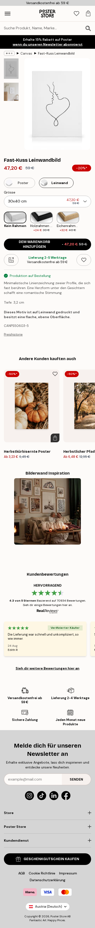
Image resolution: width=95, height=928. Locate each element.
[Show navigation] (7, 13)
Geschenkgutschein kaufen (51, 859)
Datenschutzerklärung (47, 880)
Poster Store (58, 916)
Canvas (26, 53)
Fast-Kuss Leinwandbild (56, 53)
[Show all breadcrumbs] (9, 53)
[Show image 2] (11, 92)
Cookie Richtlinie (42, 873)
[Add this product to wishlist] (83, 260)
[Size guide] (11, 260)
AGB (21, 873)
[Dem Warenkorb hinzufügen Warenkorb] (55, 438)
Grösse (9, 192)
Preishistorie (13, 334)
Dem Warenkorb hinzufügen (53, 244)
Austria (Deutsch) (48, 906)
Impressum (68, 873)
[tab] (76, 13)
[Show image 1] (11, 68)
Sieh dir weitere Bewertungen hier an (47, 668)
